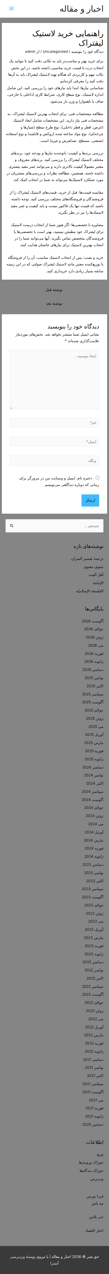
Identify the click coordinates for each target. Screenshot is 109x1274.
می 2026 (95, 645)
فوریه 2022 (94, 1043)
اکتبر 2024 (94, 783)
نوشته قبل (54, 289)
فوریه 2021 (94, 1108)
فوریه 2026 (94, 653)
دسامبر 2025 (93, 669)
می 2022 (95, 1019)
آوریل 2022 (94, 1027)
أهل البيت (96, 574)
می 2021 (96, 1100)
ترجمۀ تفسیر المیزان (87, 558)
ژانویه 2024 (93, 856)
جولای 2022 (93, 1002)
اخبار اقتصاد (94, 1230)
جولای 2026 (93, 629)
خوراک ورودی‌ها (91, 1162)
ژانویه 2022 (94, 1051)
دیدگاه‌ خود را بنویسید (87, 51)
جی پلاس (96, 1217)
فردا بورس (95, 1196)
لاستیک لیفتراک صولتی (48, 264)
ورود (99, 1154)
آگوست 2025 (92, 702)
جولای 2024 (93, 807)
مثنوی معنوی (93, 567)
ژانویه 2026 (93, 661)
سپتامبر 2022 (92, 986)
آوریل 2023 (94, 929)
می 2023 (95, 921)
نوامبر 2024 (93, 775)
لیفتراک (23, 192)
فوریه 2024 (94, 848)
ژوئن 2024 (94, 816)
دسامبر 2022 (93, 962)
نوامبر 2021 (94, 1067)
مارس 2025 (93, 743)
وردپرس (96, 1179)
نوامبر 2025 (93, 678)
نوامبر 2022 (93, 970)
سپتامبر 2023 (92, 889)
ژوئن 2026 (94, 637)
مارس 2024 (93, 840)
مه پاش (97, 1203)
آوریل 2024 (94, 832)
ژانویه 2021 (94, 1116)
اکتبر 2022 (95, 978)
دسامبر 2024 (92, 767)
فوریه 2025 (94, 751)
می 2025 (95, 726)
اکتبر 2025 (95, 686)
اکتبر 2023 (94, 881)
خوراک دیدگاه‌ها (91, 1170)
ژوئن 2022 (94, 1011)
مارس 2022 (93, 1035)
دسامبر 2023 (92, 864)
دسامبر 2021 (93, 1059)
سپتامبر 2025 (92, 694)
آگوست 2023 (92, 897)
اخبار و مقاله (82, 8)
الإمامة (98, 583)
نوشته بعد (54, 303)
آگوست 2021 (93, 1092)
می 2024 (95, 824)
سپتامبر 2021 (93, 1084)
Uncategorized (55, 51)
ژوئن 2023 (94, 913)
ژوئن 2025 (94, 718)
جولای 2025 (93, 710)
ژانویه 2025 (94, 759)
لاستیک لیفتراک (25, 114)
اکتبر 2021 (95, 1075)
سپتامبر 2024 (92, 791)
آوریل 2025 (94, 734)
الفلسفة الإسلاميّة (89, 591)
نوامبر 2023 (93, 873)
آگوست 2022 (92, 994)
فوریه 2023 (94, 946)
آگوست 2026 (92, 621)
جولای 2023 (93, 905)
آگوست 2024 (92, 800)
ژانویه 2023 (93, 954)
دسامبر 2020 (92, 1124)
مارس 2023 (93, 938)
